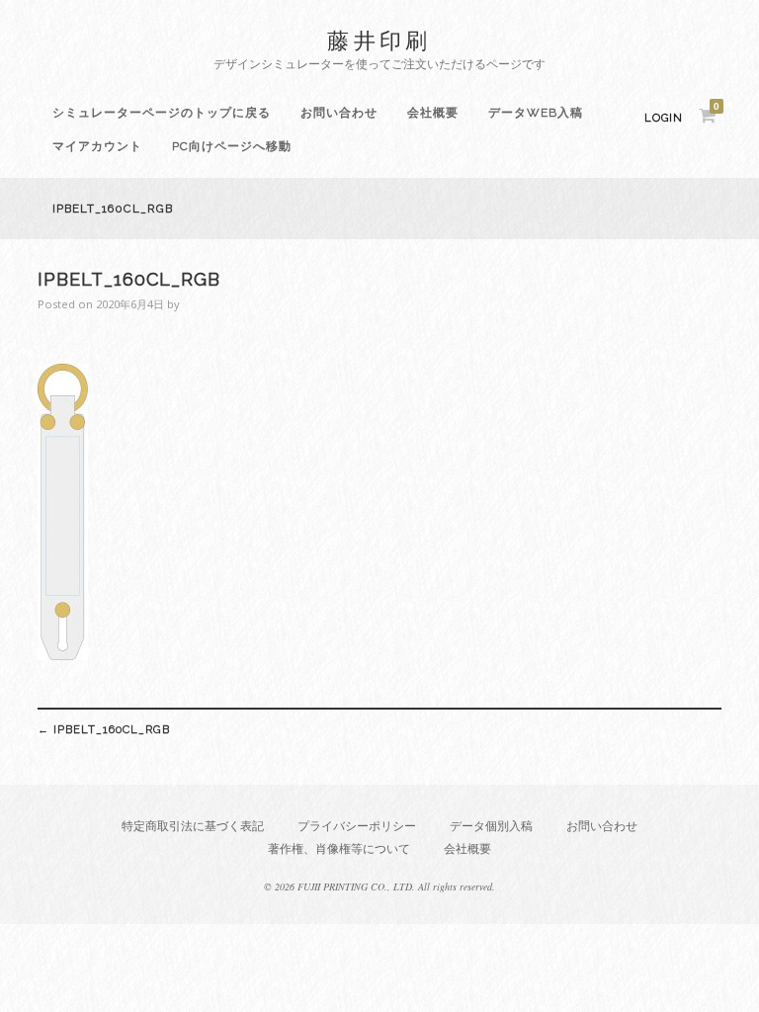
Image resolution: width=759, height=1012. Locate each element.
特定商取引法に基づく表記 (193, 825)
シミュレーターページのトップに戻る (161, 113)
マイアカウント (97, 146)
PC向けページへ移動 (232, 146)
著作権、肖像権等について (339, 848)
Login (663, 118)
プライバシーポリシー (356, 825)
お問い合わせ (339, 113)
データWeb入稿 (535, 113)
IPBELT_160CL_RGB (104, 729)
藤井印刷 (379, 40)
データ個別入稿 (491, 825)
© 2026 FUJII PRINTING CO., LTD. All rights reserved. (379, 886)
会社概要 (433, 113)
